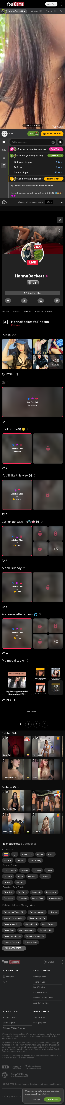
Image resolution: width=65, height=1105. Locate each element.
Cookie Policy (42, 1094)
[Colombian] (6, 854)
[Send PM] (57, 300)
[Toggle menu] (3, 4)
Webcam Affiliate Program (14, 1028)
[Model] (60, 220)
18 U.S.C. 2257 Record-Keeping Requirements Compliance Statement (32, 1084)
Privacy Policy (39, 977)
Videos (36, 11)
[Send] (60, 142)
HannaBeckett (11, 843)
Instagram (10, 977)
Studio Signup (9, 1023)
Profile (5, 311)
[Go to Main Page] (19, 4)
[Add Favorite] (5, 134)
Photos (52, 11)
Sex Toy (55, 149)
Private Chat (52, 179)
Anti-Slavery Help (41, 1003)
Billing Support (39, 1023)
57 (7, 653)
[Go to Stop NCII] (19, 1075)
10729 (9, 374)
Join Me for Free (33, 126)
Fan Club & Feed (43, 311)
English (51, 962)
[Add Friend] (40, 300)
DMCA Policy (39, 987)
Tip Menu (54, 155)
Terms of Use (39, 982)
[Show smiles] (53, 142)
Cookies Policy (40, 992)
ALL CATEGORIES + (14, 948)
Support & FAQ (39, 1018)
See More (31, 712)
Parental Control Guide (43, 998)
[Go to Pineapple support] (5, 1075)
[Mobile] (14, 854)
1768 (8, 700)
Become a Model (10, 1018)
